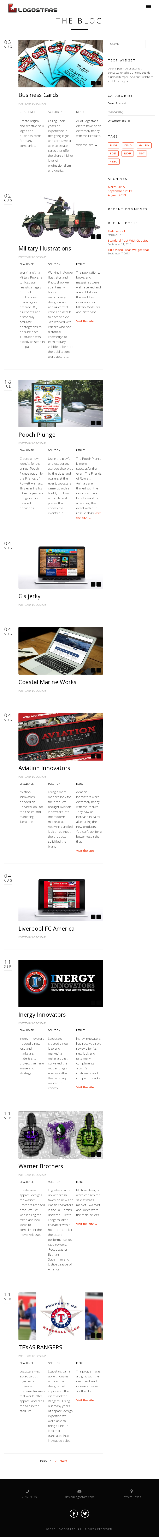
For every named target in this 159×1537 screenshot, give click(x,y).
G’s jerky (29, 596)
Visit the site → (87, 321)
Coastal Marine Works (47, 682)
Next (63, 1461)
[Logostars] (36, 7)
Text (142, 153)
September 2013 (120, 191)
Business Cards (38, 95)
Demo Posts (115, 103)
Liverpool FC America (46, 928)
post (113, 153)
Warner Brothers (40, 1166)
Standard (114, 112)
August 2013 (117, 195)
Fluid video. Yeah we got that (128, 250)
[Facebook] (74, 1514)
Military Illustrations (44, 248)
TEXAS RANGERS (40, 1347)
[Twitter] (85, 1514)
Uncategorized (117, 120)
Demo (128, 145)
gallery (144, 145)
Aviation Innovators (44, 768)
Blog (113, 145)
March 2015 (116, 187)
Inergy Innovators (42, 1014)
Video (113, 161)
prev (93, 83)
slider (127, 153)
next (98, 83)
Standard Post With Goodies (128, 240)
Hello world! (116, 231)
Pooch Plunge (36, 434)
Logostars (39, 103)
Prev (43, 1461)
